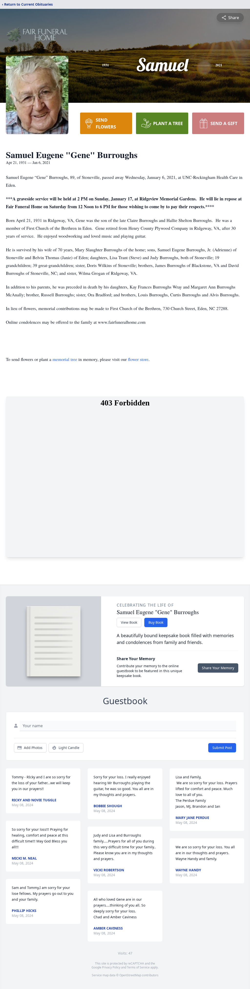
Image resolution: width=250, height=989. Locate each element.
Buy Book (155, 622)
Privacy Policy (111, 967)
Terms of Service (138, 967)
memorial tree (64, 359)
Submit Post (222, 747)
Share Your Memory (218, 668)
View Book (129, 622)
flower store (138, 359)
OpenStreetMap (130, 975)
